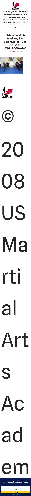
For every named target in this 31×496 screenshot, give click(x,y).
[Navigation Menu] (15, 27)
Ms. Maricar (12, 51)
